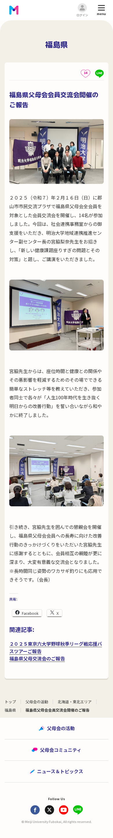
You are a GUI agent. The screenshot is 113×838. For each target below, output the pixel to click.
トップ (10, 701)
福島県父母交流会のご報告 (37, 658)
